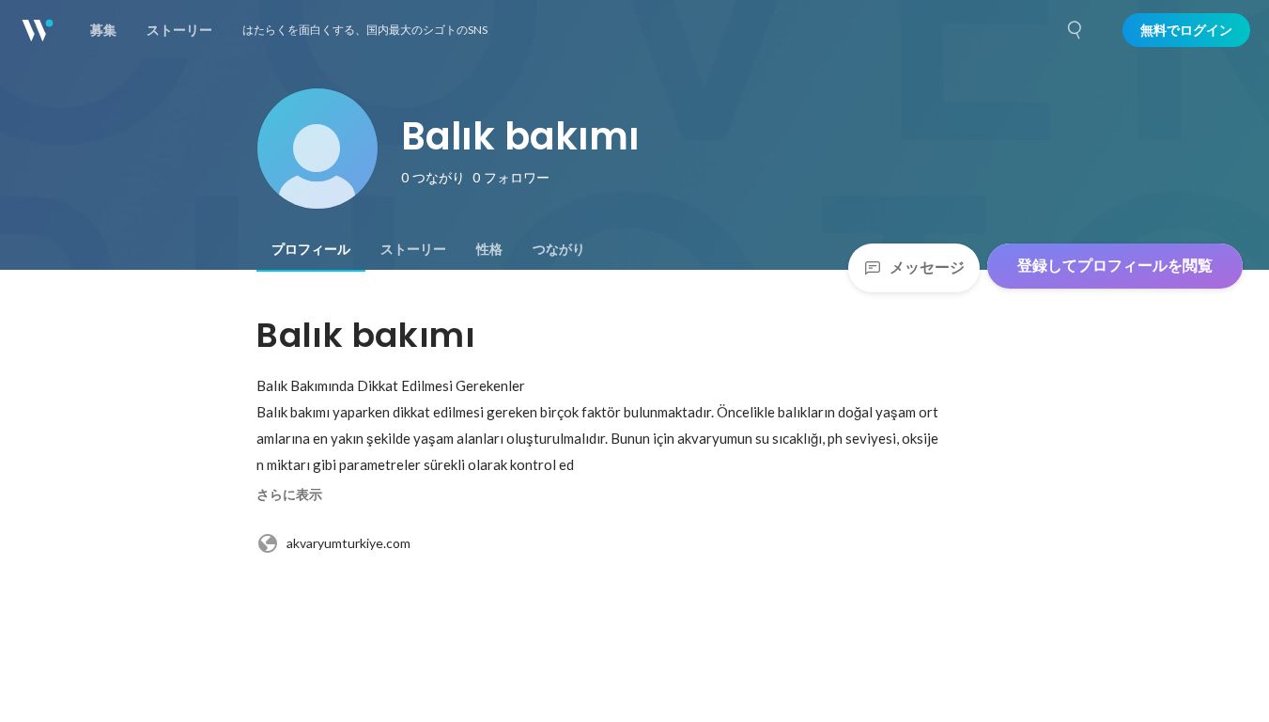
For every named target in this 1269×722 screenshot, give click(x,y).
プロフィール (310, 249)
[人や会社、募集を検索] (1075, 30)
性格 (489, 249)
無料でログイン (1186, 30)
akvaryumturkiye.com (348, 543)
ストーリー (413, 249)
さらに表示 (289, 494)
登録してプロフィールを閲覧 (1115, 265)
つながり (559, 249)
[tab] (310, 249)
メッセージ (927, 267)
